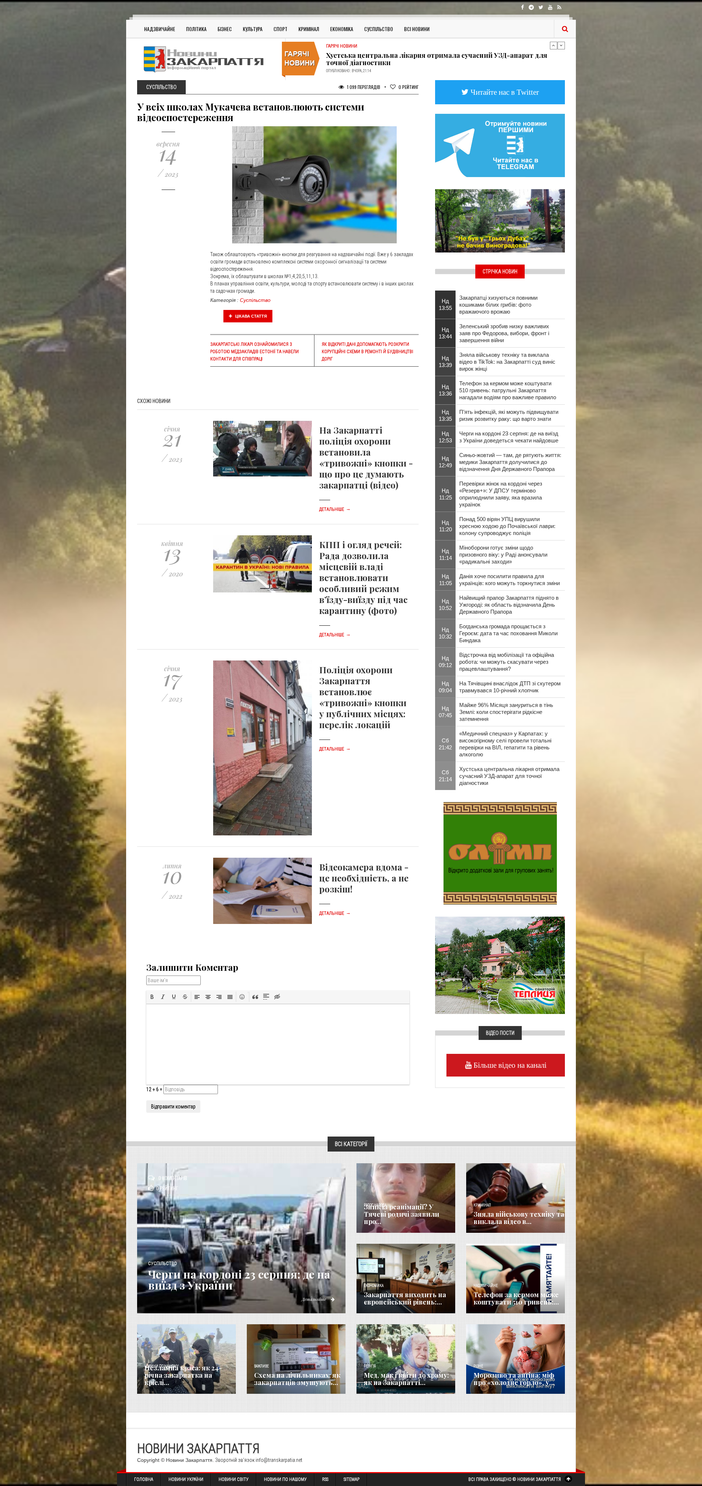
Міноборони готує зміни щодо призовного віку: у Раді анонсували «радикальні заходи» (503, 554)
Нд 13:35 (445, 415)
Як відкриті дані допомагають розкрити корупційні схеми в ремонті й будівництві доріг (367, 352)
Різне (478, 1366)
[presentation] (152, 997)
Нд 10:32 (445, 633)
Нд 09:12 (445, 661)
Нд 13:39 (445, 361)
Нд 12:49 (445, 461)
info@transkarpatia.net (279, 1460)
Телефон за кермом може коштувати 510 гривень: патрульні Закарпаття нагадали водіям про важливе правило (507, 390)
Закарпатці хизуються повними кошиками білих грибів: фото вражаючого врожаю (498, 305)
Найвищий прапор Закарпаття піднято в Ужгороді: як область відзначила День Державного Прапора (509, 605)
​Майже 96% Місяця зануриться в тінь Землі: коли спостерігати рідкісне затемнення (506, 712)
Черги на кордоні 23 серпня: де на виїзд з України (239, 1279)
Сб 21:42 (445, 744)
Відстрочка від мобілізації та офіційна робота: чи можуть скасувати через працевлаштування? (506, 662)
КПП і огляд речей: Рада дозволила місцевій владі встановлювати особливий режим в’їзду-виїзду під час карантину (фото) (363, 577)
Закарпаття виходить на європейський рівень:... (405, 1298)
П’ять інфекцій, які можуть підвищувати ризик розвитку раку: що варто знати (508, 415)
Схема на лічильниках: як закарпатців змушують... (297, 1379)
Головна (143, 1479)
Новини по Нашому (285, 1479)
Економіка (341, 29)
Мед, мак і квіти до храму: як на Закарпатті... (406, 1379)
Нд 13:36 (445, 390)
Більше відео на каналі (509, 1065)
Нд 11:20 (445, 525)
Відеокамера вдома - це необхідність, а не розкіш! (363, 878)
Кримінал (308, 29)
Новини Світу (234, 1479)
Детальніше (335, 509)
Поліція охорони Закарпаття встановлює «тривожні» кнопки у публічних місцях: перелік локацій (363, 697)
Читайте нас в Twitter (504, 92)
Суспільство (378, 29)
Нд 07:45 (445, 711)
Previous (553, 45)
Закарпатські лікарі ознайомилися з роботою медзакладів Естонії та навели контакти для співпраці (254, 352)
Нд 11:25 (445, 494)
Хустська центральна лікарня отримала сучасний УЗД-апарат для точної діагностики (509, 776)
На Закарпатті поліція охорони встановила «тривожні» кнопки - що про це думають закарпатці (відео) (366, 457)
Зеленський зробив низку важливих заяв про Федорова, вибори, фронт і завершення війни (504, 333)
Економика (374, 1286)
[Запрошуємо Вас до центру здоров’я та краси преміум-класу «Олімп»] (500, 853)
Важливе (261, 1366)
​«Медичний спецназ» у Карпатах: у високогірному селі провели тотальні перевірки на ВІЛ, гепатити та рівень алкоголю (505, 743)
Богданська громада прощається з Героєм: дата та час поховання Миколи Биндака (508, 633)
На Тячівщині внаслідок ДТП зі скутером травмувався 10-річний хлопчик (510, 686)
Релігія (370, 1366)
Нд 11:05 (445, 579)
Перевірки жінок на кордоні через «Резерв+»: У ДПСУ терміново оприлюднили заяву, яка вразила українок (500, 494)
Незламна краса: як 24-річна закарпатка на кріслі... (183, 1375)
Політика (196, 29)
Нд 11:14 (445, 554)
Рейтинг (409, 87)
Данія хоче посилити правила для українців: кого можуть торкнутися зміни (509, 579)
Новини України (186, 1479)
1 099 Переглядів (363, 87)
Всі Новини (417, 29)
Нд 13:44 (445, 333)
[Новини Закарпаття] (208, 59)
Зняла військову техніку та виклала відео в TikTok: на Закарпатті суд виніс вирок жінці (507, 362)
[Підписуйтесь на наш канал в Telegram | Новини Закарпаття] (500, 145)
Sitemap (351, 1479)
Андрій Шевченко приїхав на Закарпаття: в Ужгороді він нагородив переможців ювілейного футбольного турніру (438, 59)
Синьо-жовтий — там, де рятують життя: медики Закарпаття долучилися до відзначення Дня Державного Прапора (510, 462)
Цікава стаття (250, 316)
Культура (253, 29)
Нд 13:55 (445, 304)
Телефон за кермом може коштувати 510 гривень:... (516, 1298)
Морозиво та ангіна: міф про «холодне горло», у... (514, 1379)
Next (561, 45)
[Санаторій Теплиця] (500, 964)
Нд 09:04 (445, 686)
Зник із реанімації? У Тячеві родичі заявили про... (401, 1214)
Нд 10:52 (445, 604)
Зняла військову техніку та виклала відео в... (518, 1218)
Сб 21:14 (445, 775)
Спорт (280, 29)
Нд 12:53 (445, 436)
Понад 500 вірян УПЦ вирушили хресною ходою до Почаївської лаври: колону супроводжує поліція (507, 526)
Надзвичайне (159, 29)
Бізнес (225, 29)
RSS (325, 1479)
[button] (152, 996)
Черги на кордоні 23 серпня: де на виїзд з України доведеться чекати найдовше (508, 436)
